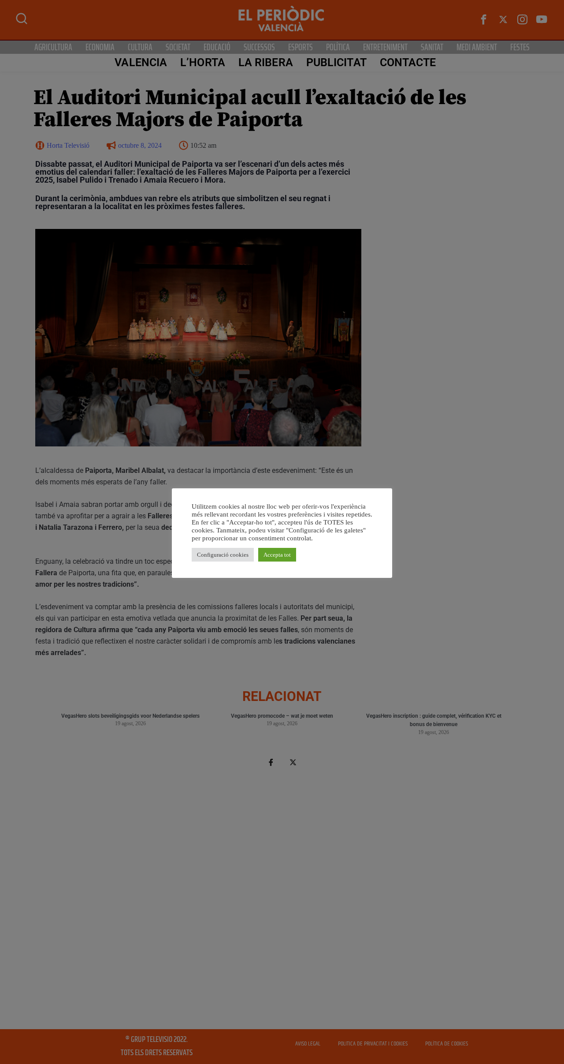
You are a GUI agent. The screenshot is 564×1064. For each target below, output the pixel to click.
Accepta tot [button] (277, 554)
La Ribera (265, 62)
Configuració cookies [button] (223, 554)
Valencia (141, 62)
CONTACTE (408, 62)
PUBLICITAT (336, 62)
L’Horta (202, 62)
